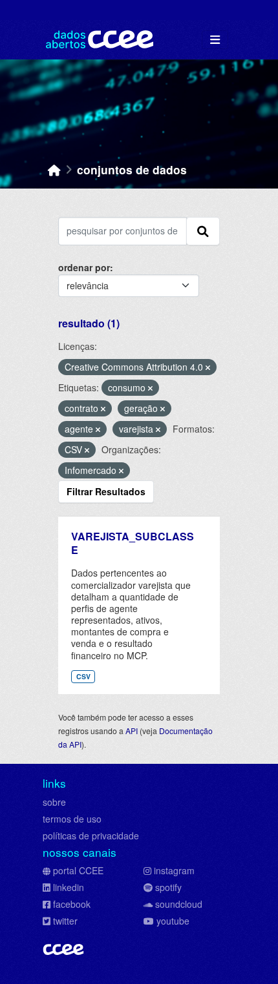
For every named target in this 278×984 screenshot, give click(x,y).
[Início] (54, 169)
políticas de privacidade (91, 835)
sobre (54, 801)
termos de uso (72, 818)
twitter (65, 920)
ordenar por (84, 267)
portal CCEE (78, 870)
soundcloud (178, 903)
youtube (172, 920)
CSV (83, 676)
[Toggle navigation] (215, 39)
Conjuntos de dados (132, 169)
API (131, 730)
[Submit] (203, 231)
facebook (72, 903)
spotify (168, 887)
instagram (174, 870)
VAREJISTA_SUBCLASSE (132, 543)
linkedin (68, 887)
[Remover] (208, 367)
